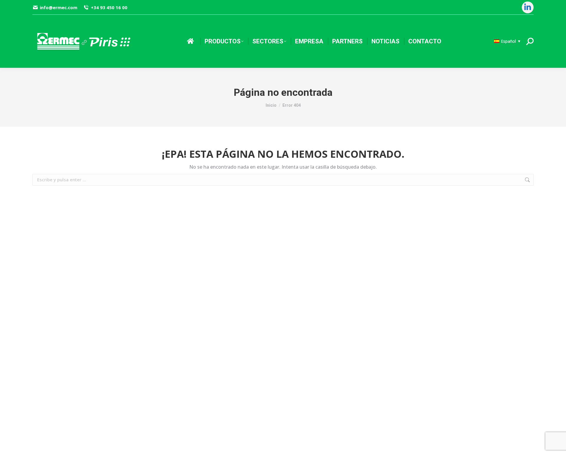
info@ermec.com (58, 7)
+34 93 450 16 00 (109, 7)
